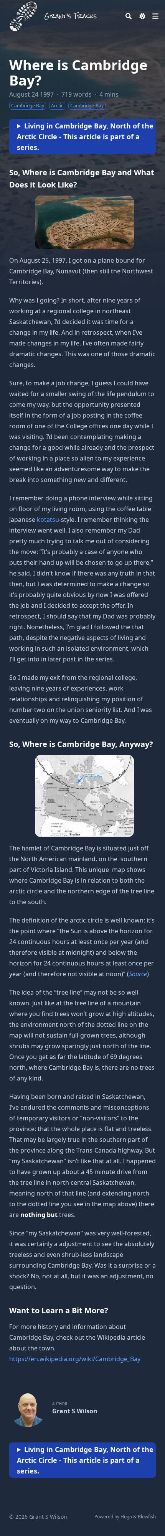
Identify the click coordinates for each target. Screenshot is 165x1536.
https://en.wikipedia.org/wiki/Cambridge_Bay (74, 1359)
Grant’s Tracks (71, 16)
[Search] (128, 16)
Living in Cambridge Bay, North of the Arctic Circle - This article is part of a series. (85, 136)
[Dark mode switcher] (142, 16)
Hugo (126, 1516)
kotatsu (48, 519)
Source (138, 974)
